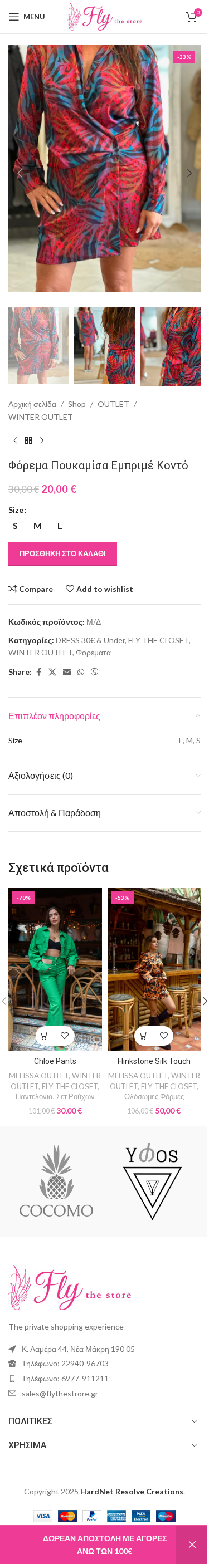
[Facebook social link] (38, 672)
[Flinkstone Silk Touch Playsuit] (154, 969)
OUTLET (113, 404)
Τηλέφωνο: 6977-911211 (65, 1378)
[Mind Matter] (152, 1181)
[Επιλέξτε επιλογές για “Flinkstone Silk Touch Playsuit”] (144, 1036)
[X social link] (52, 672)
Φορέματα (93, 652)
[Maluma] (56, 1181)
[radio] (15, 525)
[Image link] (69, 1286)
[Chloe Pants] (55, 969)
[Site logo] (105, 16)
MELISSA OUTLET (39, 1075)
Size (15, 509)
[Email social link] (67, 672)
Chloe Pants (55, 1061)
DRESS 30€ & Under (90, 640)
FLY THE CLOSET (158, 640)
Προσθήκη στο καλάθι (63, 553)
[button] (19, 173)
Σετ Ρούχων (75, 1096)
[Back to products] (28, 441)
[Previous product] (15, 441)
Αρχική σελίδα (32, 404)
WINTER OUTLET (40, 416)
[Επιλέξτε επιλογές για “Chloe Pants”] (45, 1036)
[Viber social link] (95, 672)
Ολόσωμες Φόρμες (154, 1096)
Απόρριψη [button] (192, 1545)
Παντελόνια (34, 1096)
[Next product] (41, 441)
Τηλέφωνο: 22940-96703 (65, 1363)
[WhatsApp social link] (81, 672)
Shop (77, 404)
